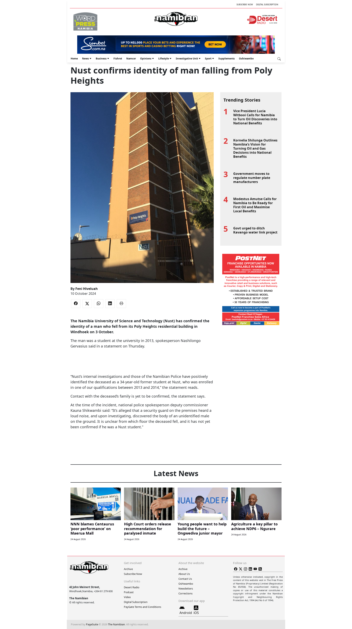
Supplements (226, 58)
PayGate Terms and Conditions (142, 607)
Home (74, 58)
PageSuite (92, 624)
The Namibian (116, 624)
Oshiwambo (246, 58)
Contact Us (185, 579)
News (85, 58)
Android (185, 612)
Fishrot (117, 58)
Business (101, 58)
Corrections (185, 593)
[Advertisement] (142, 361)
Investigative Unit (187, 58)
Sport (208, 58)
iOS (196, 612)
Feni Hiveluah (86, 288)
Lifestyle (163, 58)
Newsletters (185, 588)
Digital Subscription (267, 4)
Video (127, 597)
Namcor (131, 58)
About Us (184, 574)
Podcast (129, 592)
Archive (128, 569)
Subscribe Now (244, 4)
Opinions (145, 58)
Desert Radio (131, 587)
